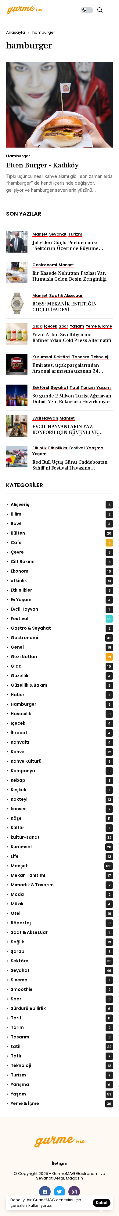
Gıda (61, 666)
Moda (60, 894)
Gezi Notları (61, 657)
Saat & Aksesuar (60, 932)
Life (61, 856)
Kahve (61, 752)
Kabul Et (101, 1203)
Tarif (60, 1018)
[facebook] (45, 1192)
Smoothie (60, 989)
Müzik (60, 904)
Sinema (60, 980)
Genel (61, 647)
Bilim (60, 514)
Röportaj (60, 923)
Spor (60, 999)
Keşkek (60, 790)
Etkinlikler (60, 590)
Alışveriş (60, 504)
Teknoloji (61, 1065)
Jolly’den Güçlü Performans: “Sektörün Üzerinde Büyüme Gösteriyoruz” (65, 248)
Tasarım (60, 1037)
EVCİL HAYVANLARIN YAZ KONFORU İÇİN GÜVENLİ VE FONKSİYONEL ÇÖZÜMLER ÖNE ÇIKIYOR (69, 435)
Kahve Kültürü (60, 761)
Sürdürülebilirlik (60, 1008)
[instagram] (74, 1192)
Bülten (61, 533)
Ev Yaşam (60, 599)
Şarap (60, 951)
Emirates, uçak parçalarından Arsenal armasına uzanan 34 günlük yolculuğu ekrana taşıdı (66, 371)
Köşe (60, 818)
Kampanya (60, 771)
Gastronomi (61, 638)
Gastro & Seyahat (60, 628)
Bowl (60, 523)
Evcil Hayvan (60, 609)
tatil (61, 1046)
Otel (61, 913)
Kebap (60, 780)
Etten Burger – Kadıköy (42, 165)
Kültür (60, 828)
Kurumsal (61, 847)
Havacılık (60, 714)
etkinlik (61, 580)
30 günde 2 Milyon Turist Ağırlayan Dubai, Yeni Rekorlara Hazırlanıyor (71, 399)
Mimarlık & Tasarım (60, 885)
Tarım (60, 1027)
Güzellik (60, 676)
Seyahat (61, 970)
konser (60, 809)
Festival (61, 619)
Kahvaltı (60, 742)
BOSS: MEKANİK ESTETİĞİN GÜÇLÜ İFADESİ (64, 307)
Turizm (60, 1075)
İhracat (60, 733)
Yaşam (61, 1094)
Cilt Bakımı (60, 561)
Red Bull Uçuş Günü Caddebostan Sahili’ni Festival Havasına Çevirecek (70, 468)
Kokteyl (61, 799)
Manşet (61, 866)
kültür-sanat (61, 837)
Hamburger (60, 704)
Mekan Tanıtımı (61, 875)
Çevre (60, 552)
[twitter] (59, 1192)
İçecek (60, 723)
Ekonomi (61, 571)
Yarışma (60, 1084)
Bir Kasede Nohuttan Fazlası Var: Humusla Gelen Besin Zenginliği (69, 276)
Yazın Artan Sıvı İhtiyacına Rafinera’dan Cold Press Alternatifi (71, 337)
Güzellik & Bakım (60, 685)
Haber (60, 695)
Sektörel (61, 961)
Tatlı (60, 1056)
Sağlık (61, 942)
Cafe (60, 542)
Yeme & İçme (61, 1103)
